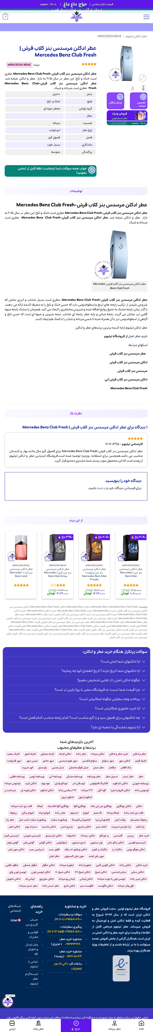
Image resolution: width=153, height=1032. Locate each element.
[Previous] (141, 62)
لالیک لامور (30, 754)
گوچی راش (28, 842)
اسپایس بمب (36, 849)
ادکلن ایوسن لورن (40, 872)
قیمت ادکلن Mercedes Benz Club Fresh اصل (81, 626)
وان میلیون (96, 842)
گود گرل (102, 790)
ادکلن (22, 78)
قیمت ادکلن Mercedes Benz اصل (39, 626)
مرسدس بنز (68, 83)
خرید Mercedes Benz (104, 611)
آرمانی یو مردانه (67, 879)
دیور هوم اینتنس (68, 761)
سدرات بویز (31, 827)
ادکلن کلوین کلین (105, 865)
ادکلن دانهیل (13, 879)
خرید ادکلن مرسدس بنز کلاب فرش (73, 614)
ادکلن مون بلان (16, 849)
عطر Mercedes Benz (136, 622)
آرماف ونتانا (113, 813)
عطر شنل (98, 767)
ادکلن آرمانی (86, 879)
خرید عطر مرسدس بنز (105, 618)
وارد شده (103, 488)
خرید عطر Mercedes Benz (40, 614)
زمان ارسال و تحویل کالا (32, 949)
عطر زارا (10, 820)
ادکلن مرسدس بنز (19, 607)
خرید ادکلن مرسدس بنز (104, 614)
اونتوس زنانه (142, 790)
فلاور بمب (54, 849)
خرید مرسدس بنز (47, 618)
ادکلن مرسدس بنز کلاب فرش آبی (126, 379)
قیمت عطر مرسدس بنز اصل (127, 634)
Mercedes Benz (109, 36)
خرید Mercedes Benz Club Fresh (74, 611)
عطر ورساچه (94, 776)
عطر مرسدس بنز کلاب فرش (128, 354)
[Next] (109, 62)
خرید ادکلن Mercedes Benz (41, 611)
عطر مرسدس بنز (80, 622)
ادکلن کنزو (69, 886)
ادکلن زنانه (125, 865)
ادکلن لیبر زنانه (138, 879)
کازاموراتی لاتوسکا (81, 820)
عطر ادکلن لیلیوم (136, 36)
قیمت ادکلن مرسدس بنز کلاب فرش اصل (107, 630)
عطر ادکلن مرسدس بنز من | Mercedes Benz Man (131, 572)
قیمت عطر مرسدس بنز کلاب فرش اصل (90, 634)
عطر (32, 78)
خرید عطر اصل (137, 336)
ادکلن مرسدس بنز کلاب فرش (128, 362)
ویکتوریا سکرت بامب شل (32, 820)
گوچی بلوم (12, 842)
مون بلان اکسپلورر (74, 856)
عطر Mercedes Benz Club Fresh (107, 622)
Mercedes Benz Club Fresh (128, 388)
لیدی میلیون (78, 842)
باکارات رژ (117, 849)
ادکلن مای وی (46, 879)
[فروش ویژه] (76, 1025)
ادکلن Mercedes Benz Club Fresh (48, 607)
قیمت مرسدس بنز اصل (56, 634)
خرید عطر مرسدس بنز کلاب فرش (75, 618)
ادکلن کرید (30, 783)
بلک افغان (126, 767)
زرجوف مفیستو (139, 820)
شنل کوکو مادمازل (78, 767)
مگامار (112, 767)
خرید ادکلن (142, 865)
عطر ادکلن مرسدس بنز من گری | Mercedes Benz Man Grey (57, 572)
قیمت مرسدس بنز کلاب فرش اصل (25, 634)
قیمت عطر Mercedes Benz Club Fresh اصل (62, 630)
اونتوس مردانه (12, 783)
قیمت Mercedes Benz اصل (121, 626)
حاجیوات (71, 836)
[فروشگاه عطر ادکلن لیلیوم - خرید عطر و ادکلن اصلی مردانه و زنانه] (76, 16)
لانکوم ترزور (67, 797)
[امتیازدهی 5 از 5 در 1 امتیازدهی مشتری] (70, 64)
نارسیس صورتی (32, 836)
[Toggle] (143, 662)
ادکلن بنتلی (137, 872)
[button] (146, 16)
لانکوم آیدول (85, 797)
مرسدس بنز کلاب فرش (132, 371)
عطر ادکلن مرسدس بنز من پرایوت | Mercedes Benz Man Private (94, 574)
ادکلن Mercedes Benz (78, 607)
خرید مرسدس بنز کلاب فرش (22, 618)
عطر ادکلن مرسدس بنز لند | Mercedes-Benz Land (21, 572)
